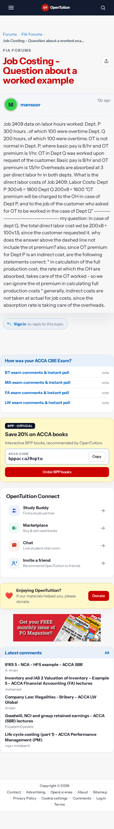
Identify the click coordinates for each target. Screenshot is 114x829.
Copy (96, 456)
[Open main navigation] (11, 7)
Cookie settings (55, 798)
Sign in (20, 324)
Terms (59, 804)
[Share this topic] (106, 61)
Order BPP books (57, 472)
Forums (10, 34)
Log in (101, 798)
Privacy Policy (25, 798)
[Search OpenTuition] (102, 7)
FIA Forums (31, 34)
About (82, 792)
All (107, 653)
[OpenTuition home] (57, 7)
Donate (98, 596)
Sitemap (100, 792)
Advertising (35, 792)
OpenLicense (61, 792)
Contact (14, 792)
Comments (82, 798)
